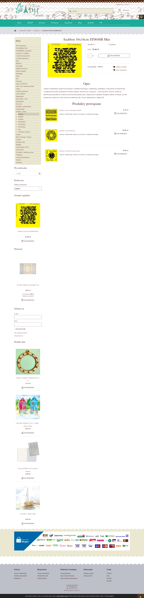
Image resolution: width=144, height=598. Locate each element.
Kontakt (109, 578)
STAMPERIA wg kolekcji (23, 51)
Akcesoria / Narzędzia (22, 53)
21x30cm (20, 119)
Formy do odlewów (21, 84)
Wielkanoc (19, 155)
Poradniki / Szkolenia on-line (24, 152)
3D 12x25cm (21, 124)
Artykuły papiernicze (22, 58)
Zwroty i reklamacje (20, 573)
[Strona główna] (15, 30)
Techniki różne (20, 142)
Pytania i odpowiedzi (20, 576)
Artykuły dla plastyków (23, 56)
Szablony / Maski (21, 112)
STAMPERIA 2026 (21, 48)
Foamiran (19, 81)
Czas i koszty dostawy (67, 576)
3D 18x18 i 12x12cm (24, 132)
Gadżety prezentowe (22, 91)
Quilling (18, 145)
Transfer (18, 139)
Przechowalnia (42, 578)
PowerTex (19, 104)
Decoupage (19, 66)
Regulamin (17, 578)
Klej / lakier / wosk (21, 99)
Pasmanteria (20, 101)
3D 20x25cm (21, 127)
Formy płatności (65, 573)
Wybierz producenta (20, 184)
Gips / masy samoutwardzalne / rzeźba (25, 87)
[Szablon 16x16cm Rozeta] (51, 135)
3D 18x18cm (21, 122)
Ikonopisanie (20, 96)
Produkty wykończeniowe (23, 106)
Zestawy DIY (20, 150)
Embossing (19, 74)
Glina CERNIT (20, 94)
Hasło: (16, 321)
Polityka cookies (88, 573)
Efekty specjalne (21, 71)
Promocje (19, 162)
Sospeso (18, 134)
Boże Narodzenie (21, 46)
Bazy (17, 61)
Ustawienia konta (42, 576)
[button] (120, 67)
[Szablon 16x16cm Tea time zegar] (51, 155)
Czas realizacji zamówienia (68, 578)
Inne (19, 129)
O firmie (109, 573)
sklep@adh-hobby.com (74, 590)
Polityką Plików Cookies (62, 596)
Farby (18, 76)
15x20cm (20, 117)
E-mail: (16, 314)
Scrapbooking (20, 109)
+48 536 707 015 (73, 588)
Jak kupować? (88, 576)
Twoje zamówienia (43, 573)
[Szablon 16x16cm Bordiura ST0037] (51, 115)
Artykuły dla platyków (23, 157)
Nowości (18, 160)
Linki (108, 576)
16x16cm (20, 114)
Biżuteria (19, 63)
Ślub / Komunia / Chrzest (23, 137)
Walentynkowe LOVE (22, 147)
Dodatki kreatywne (22, 68)
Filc (17, 79)
